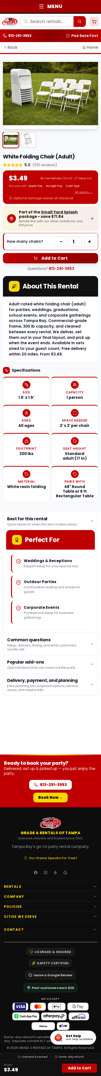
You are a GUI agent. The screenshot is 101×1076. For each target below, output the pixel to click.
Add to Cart (54, 258)
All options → (83, 192)
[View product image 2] (28, 140)
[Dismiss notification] (93, 37)
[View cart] (94, 21)
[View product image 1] (10, 140)
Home (92, 47)
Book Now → (50, 797)
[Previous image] (8, 93)
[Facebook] (36, 872)
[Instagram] (46, 872)
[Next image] (92, 93)
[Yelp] (55, 872)
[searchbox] (47, 21)
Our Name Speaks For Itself (53, 858)
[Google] (65, 872)
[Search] (80, 21)
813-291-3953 (61, 268)
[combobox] (53, 21)
